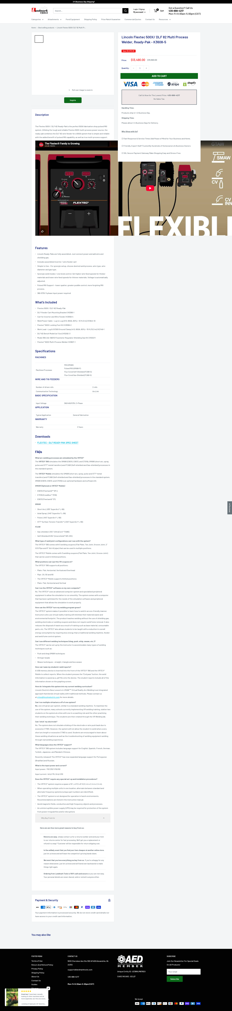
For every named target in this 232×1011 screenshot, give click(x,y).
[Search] (125, 10)
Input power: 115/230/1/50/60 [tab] (51, 767)
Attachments (53, 19)
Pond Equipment (73, 19)
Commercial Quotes (133, 19)
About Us (35, 976)
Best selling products (46, 28)
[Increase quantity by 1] (146, 68)
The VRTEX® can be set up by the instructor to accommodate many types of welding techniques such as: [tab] (70, 645)
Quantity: (125, 68)
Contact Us (150, 19)
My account (138, 12)
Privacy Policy (37, 968)
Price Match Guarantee (110, 19)
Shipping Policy (90, 19)
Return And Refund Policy (42, 965)
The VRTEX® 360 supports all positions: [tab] (53, 563)
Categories (36, 19)
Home (33, 28)
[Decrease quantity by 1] (133, 68)
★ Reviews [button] (230, 507)
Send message (116, 35)
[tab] (72, 451)
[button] (72, 818)
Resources (163, 19)
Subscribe (174, 979)
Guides (34, 984)
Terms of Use (37, 961)
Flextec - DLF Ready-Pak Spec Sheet (57, 442)
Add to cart (159, 76)
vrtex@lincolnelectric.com (48, 697)
